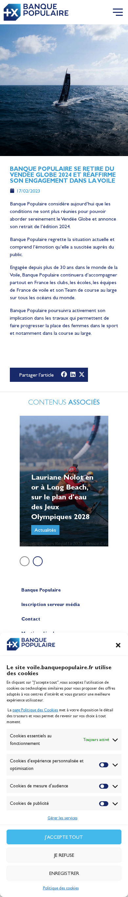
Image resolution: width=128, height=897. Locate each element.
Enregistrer (64, 873)
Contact (30, 619)
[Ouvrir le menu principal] (118, 12)
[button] (118, 645)
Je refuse (64, 855)
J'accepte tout (64, 837)
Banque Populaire (41, 590)
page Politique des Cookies (35, 710)
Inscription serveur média (50, 604)
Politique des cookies (61, 888)
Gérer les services (62, 818)
